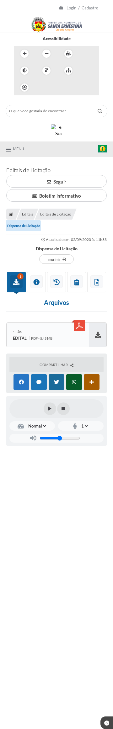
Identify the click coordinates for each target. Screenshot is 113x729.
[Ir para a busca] (70, 87)
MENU (18, 148)
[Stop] (63, 408)
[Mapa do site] (68, 70)
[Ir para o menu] (56, 87)
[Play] (50, 408)
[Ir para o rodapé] (84, 87)
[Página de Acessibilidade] (24, 87)
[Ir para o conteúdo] (42, 87)
